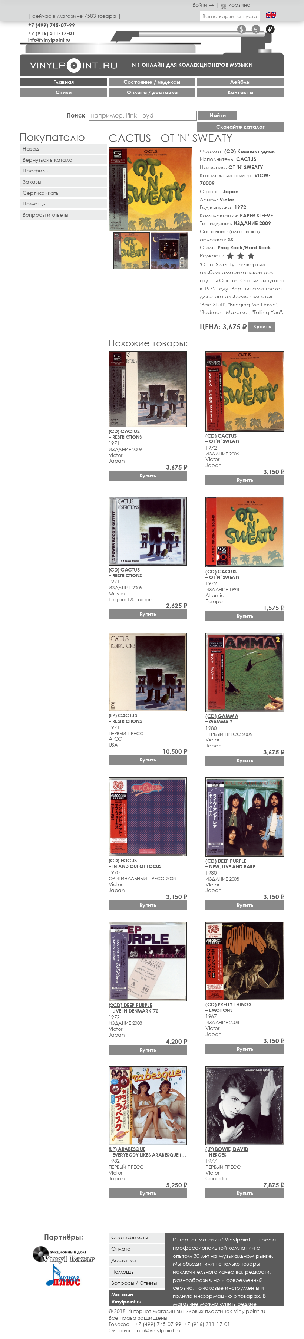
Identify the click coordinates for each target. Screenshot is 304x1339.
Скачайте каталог (240, 127)
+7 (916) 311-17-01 (51, 33)
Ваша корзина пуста (229, 16)
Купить (262, 326)
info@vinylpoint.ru (49, 39)
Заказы (32, 181)
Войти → (203, 4)
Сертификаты (41, 193)
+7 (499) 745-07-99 (51, 25)
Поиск (76, 115)
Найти (218, 115)
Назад (31, 148)
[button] (185, 154)
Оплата (121, 1249)
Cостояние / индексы (152, 82)
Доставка (123, 1260)
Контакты (241, 92)
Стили (64, 92)
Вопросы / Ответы (134, 1283)
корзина (240, 4)
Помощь (34, 203)
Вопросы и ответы (45, 214)
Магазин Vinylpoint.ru (126, 1298)
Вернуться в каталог (48, 160)
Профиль (35, 170)
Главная (63, 82)
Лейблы (240, 82)
